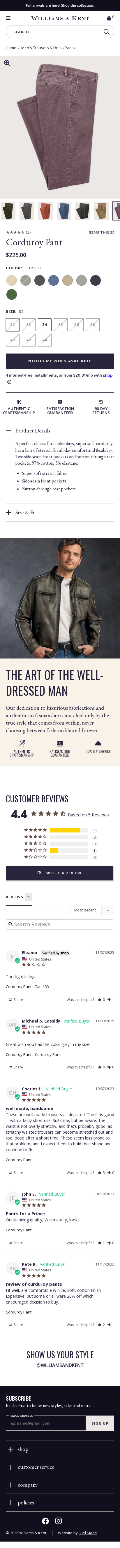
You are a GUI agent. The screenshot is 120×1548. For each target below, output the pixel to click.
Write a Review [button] (64, 872)
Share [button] (18, 999)
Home (11, 47)
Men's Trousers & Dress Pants (48, 47)
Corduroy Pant (18, 986)
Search (21, 32)
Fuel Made (88, 1532)
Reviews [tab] (14, 896)
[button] (101, 999)
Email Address (21, 1415)
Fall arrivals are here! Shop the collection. (60, 5)
